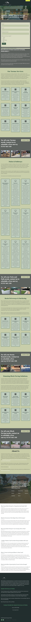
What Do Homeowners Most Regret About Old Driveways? (13, 518)
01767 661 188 (28, 0)
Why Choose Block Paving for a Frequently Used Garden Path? (14, 506)
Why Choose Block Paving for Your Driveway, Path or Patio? (13, 528)
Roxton (19, 495)
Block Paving (5, 40)
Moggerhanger (20, 490)
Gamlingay (13, 495)
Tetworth (26, 493)
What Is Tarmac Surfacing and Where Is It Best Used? (12, 552)
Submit (4, 43)
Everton (13, 493)
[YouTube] (3, 620)
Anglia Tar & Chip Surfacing (5, 470)
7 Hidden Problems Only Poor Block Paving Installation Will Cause (14, 540)
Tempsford (26, 490)
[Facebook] (1, 620)
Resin (3, 41)
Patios (4, 38)
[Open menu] (29, 3)
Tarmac (4, 37)
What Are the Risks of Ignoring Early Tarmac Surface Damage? (14, 564)
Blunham (13, 490)
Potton (19, 493)
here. (9, 466)
